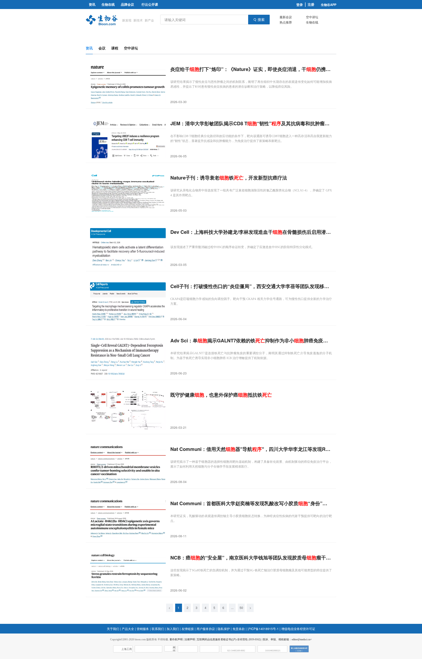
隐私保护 (224, 628)
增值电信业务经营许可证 (298, 628)
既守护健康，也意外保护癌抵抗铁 (221, 394)
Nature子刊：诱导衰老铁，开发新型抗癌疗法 (228, 177)
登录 (299, 4)
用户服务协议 (205, 628)
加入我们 (173, 628)
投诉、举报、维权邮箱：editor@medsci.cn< (287, 639)
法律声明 (189, 639)
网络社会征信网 (174, 649)
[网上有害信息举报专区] (299, 648)
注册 (311, 4)
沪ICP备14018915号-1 (263, 628)
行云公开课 (150, 4)
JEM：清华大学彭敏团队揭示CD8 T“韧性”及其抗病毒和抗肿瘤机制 (251, 123)
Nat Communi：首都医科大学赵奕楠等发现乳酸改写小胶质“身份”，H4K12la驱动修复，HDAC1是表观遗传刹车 (251, 503)
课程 (114, 48)
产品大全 (128, 628)
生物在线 (312, 22)
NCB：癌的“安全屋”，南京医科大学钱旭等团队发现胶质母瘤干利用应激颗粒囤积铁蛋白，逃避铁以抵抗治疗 (251, 557)
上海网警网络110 (148, 648)
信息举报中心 (209, 648)
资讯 (89, 48)
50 (241, 607)
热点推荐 (286, 22)
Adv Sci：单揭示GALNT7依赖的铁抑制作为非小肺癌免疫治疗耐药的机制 (251, 340)
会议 (102, 48)
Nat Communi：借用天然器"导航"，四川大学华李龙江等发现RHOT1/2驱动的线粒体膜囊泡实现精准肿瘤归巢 (251, 449)
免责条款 (239, 628)
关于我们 (113, 628)
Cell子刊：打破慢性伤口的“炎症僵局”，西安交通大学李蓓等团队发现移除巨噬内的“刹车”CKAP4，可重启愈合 (251, 286)
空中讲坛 (312, 17)
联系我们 (158, 628)
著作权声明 (176, 639)
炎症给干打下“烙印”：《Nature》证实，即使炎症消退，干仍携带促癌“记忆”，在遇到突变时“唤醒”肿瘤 (251, 69)
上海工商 (126, 649)
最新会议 (286, 17)
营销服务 (143, 628)
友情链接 (188, 628)
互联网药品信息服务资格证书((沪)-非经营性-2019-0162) (229, 639)
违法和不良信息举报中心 (188, 648)
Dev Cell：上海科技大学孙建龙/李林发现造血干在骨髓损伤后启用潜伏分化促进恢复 (251, 232)
